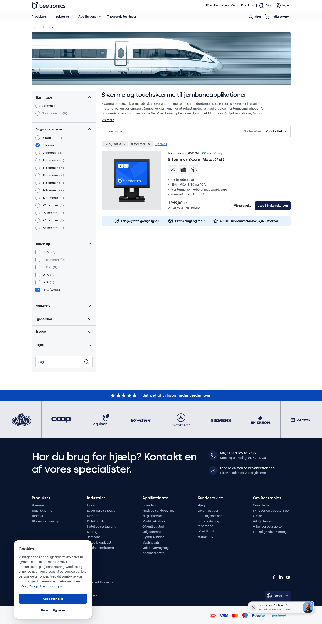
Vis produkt (242, 205)
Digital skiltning (153, 537)
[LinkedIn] (280, 577)
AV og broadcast (99, 542)
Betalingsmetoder (211, 515)
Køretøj (92, 531)
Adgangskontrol (153, 553)
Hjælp (225, 5)
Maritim (92, 515)
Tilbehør (38, 515)
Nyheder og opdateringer (271, 510)
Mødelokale (151, 542)
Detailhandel (96, 521)
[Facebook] (273, 577)
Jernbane (94, 537)
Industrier (62, 16)
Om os (235, 5)
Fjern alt (161, 144)
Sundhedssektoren (100, 547)
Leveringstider (208, 510)
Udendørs (149, 505)
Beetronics (48, 5)
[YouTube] (288, 577)
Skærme (38, 505)
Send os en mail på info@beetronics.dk (248, 467)
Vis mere (108, 120)
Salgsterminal (152, 531)
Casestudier (262, 505)
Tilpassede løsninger (122, 16)
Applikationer (88, 16)
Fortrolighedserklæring (270, 531)
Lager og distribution (102, 510)
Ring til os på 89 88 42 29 (238, 452)
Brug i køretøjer (153, 515)
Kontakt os (247, 5)
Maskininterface (154, 521)
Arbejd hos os (263, 521)
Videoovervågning (155, 547)
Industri (92, 505)
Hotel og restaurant (101, 526)
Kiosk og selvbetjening (158, 510)
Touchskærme (42, 510)
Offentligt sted (153, 526)
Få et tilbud (212, 5)
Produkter (39, 16)
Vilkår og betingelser (268, 526)
